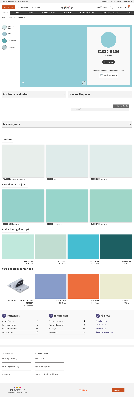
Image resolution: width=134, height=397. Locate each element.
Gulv (18, 13)
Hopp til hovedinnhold (8, 1)
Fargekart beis (7, 332)
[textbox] (100, 109)
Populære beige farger (57, 321)
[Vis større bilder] (84, 83)
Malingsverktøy (87, 13)
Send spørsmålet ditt (121, 106)
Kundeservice (128, 2)
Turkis (14, 18)
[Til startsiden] (67, 7)
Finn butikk (104, 2)
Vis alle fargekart (8, 321)
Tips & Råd (37, 7)
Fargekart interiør (9, 325)
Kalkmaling (53, 332)
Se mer (129, 13)
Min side (112, 2)
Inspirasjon (24, 7)
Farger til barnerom (56, 325)
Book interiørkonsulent (104, 332)
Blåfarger (52, 328)
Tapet (30, 13)
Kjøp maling (108, 62)
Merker (119, 2)
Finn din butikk (101, 321)
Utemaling (67, 13)
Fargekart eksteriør (9, 328)
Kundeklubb (8, 7)
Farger (5, 13)
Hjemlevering (101, 328)
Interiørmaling (48, 13)
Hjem (3, 18)
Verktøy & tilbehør (110, 13)
